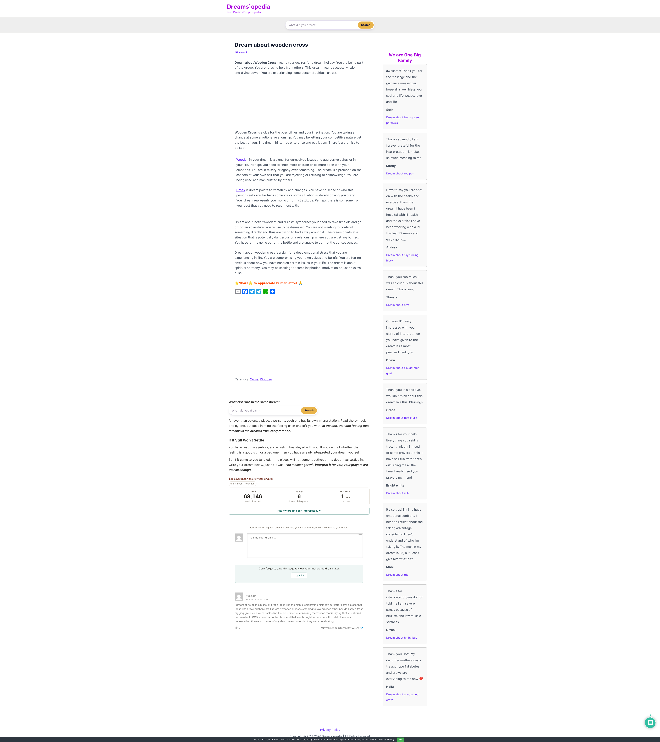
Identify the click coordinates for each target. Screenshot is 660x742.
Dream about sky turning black (402, 257)
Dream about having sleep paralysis (403, 120)
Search (365, 24)
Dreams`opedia (248, 6)
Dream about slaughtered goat (402, 370)
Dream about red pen (400, 173)
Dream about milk (397, 493)
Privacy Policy (330, 730)
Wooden (242, 159)
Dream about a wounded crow (402, 697)
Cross (240, 190)
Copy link (299, 575)
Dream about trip (397, 574)
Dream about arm (397, 305)
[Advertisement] (299, 104)
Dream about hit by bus (401, 637)
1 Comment (241, 52)
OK (400, 739)
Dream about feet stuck (401, 417)
